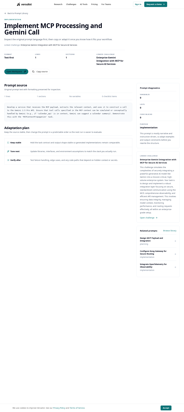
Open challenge (147, 217)
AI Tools (83, 4)
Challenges (71, 4)
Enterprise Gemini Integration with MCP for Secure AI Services (49, 45)
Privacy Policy (59, 408)
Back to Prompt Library (18, 13)
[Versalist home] (24, 4)
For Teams (106, 4)
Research (58, 4)
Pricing (94, 4)
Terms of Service (77, 408)
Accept (166, 408)
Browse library (169, 230)
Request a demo (154, 4)
